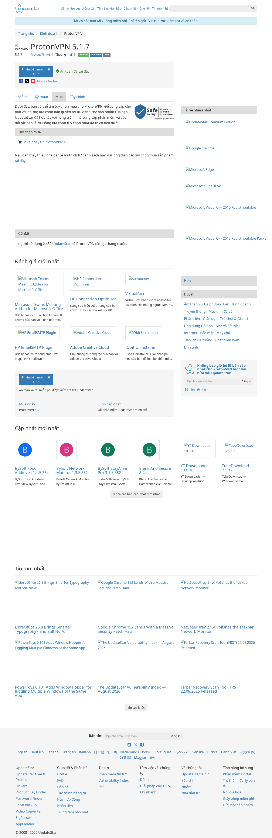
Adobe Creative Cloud (89, 347)
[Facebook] (21, 81)
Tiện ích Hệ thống (198, 340)
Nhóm (186, 787)
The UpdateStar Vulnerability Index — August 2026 (132, 689)
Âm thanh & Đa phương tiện (206, 304)
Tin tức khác (136, 708)
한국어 (112, 752)
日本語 (99, 752)
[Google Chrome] (201, 148)
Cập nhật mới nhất (136, 8)
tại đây (20, 160)
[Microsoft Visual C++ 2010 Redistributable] (222, 207)
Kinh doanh (241, 304)
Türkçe (212, 752)
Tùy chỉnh (77, 96)
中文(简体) (247, 752)
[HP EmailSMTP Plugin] (37, 332)
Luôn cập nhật (109, 404)
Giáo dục (210, 318)
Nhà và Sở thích (228, 325)
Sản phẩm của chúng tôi (77, 8)
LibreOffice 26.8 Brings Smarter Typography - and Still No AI (43, 629)
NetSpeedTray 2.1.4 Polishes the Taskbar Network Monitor (217, 629)
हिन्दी (152, 757)
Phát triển (192, 318)
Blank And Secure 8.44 (155, 470)
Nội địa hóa (232, 792)
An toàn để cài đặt (74, 71)
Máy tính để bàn (222, 311)
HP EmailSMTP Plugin (34, 347)
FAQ (60, 780)
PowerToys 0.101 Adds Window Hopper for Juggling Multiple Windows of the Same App (53, 691)
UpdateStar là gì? (195, 774)
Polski (147, 752)
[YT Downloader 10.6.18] (198, 448)
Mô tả (23, 96)
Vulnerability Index (114, 780)
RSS (102, 787)
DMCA (62, 774)
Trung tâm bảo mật (72, 812)
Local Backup (26, 805)
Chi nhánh (148, 792)
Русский (181, 752)
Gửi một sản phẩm (238, 805)
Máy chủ (223, 332)
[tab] (23, 97)
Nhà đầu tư (190, 793)
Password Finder (29, 798)
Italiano (85, 752)
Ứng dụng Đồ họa (198, 325)
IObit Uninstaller (140, 347)
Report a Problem (47, 81)
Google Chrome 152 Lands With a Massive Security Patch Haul (135, 629)
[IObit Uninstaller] (144, 332)
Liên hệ (63, 787)
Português (162, 752)
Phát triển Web (227, 340)
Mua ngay (27, 404)
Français (69, 752)
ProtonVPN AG (40, 54)
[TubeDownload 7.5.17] (239, 448)
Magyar (140, 757)
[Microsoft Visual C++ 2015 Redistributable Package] (227, 238)
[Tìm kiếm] (253, 8)
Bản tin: (95, 735)
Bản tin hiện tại (195, 389)
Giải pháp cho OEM (155, 786)
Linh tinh (191, 347)
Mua (59, 96)
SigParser (23, 817)
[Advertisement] (94, 195)
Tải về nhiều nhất (109, 8)
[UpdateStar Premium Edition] (211, 121)
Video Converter (29, 811)
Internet (190, 332)
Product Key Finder (31, 792)
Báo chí (187, 780)
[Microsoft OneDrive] (204, 185)
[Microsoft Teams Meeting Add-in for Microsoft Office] (39, 284)
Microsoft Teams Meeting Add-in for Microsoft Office (39, 306)
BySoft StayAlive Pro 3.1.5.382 (112, 470)
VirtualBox (134, 293)
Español (53, 752)
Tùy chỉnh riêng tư (71, 793)
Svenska (197, 752)
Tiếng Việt (229, 752)
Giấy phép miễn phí (238, 798)
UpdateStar (61, 243)
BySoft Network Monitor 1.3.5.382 (72, 470)
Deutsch (37, 752)
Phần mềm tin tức (113, 774)
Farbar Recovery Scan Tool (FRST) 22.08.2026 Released (210, 689)
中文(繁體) (123, 757)
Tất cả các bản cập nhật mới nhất (136, 494)
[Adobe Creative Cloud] (93, 332)
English (21, 752)
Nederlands (129, 752)
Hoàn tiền (65, 805)
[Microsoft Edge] (200, 169)
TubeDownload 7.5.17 (235, 467)
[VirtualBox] (139, 278)
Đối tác (145, 779)
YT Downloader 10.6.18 (194, 467)
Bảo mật (207, 332)
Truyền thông (195, 311)
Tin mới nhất (161, 8)
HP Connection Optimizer (93, 298)
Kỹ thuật (41, 96)
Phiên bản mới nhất (36, 71)
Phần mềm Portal (237, 774)
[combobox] (209, 8)
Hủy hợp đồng (68, 799)
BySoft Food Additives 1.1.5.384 (32, 470)
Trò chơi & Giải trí (234, 318)
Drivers (21, 786)
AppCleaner (25, 824)
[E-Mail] (33, 81)
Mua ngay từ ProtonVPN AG (45, 142)
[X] (27, 81)
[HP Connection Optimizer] (95, 281)
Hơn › (188, 280)
